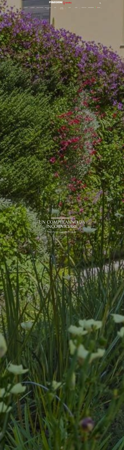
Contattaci (83, 7)
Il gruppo (26, 7)
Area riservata (91, 7)
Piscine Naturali (62, 8)
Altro (76, 7)
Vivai (55, 7)
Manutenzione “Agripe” (48, 8)
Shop (70, 7)
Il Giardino (32, 7)
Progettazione (40, 7)
